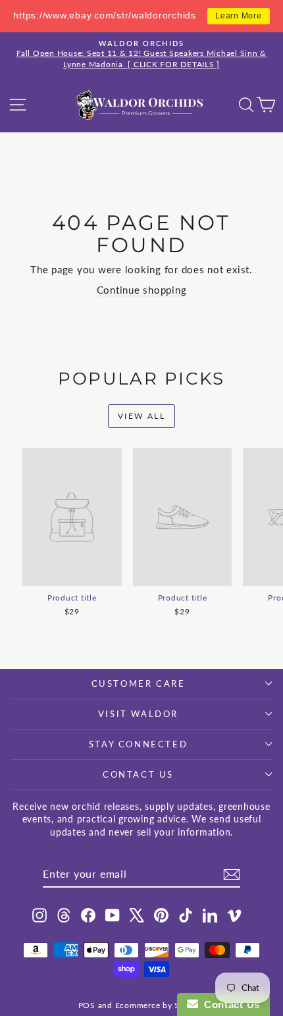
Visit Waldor (138, 714)
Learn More (238, 15)
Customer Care (138, 683)
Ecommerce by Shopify (160, 1005)
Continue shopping (142, 290)
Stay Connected (138, 744)
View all (141, 416)
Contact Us (138, 774)
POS (86, 1005)
